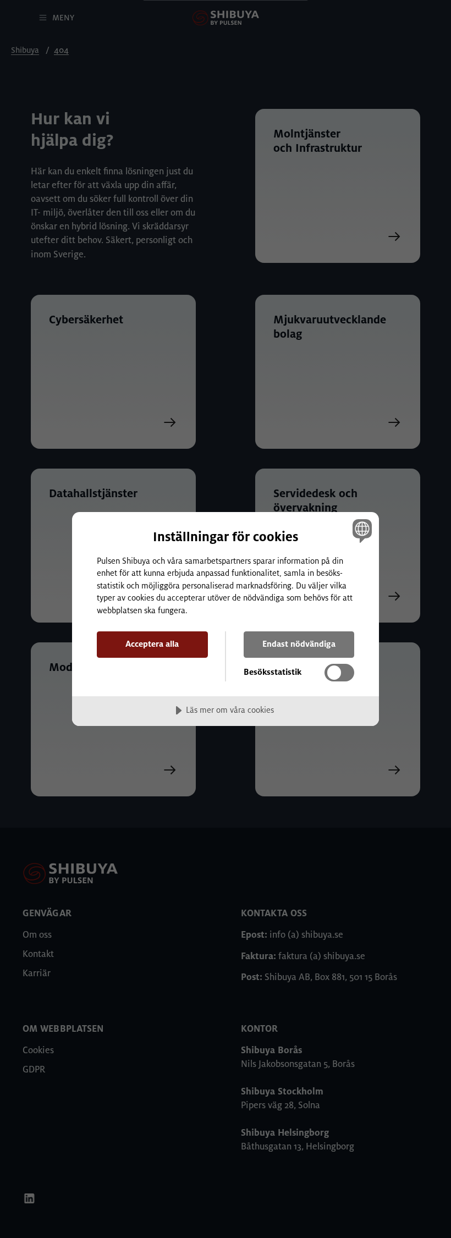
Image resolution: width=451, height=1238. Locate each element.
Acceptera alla (152, 644)
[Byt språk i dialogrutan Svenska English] (361, 530)
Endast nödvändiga (299, 644)
